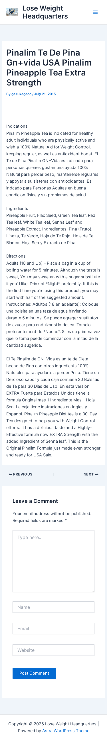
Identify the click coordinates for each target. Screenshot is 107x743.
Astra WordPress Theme (65, 730)
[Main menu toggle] (95, 12)
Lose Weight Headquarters (45, 12)
